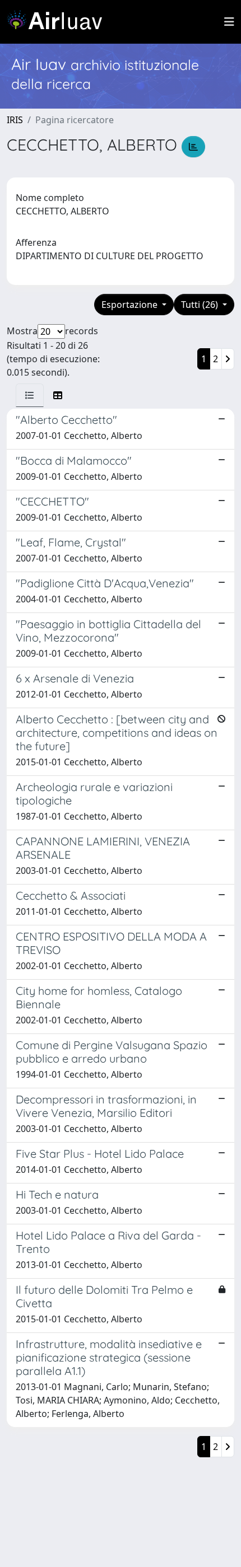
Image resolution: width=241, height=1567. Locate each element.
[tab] (30, 395)
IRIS (15, 120)
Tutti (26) (200, 304)
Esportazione (130, 304)
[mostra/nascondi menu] (229, 21)
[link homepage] (59, 22)
